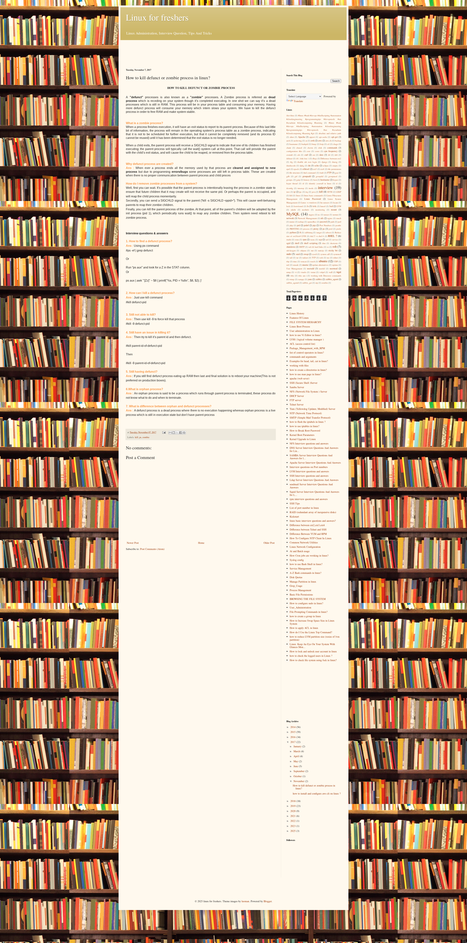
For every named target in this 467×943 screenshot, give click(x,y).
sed (327, 239)
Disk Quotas (296, 577)
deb (336, 154)
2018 (293, 801)
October (298, 776)
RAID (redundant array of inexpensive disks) (313, 512)
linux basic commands (313, 195)
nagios (311, 214)
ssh (335, 246)
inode (311, 188)
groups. (289, 179)
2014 (293, 727)
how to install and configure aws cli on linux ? (317, 793)
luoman (245, 901)
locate (335, 202)
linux (298, 195)
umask (295, 264)
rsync (312, 239)
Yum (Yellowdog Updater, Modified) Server (312, 409)
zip (316, 282)
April (297, 756)
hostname (325, 179)
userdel (322, 268)
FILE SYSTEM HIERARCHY (305, 322)
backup (338, 140)
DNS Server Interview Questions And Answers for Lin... (314, 449)
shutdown (290, 246)
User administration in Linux (305, 331)
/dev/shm (290, 115)
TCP (314, 257)
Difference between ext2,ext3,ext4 (307, 525)
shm (324, 243)
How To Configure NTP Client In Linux (310, 538)
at (306, 140)
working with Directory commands (326, 275)
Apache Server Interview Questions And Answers (315, 462)
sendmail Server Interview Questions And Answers (311, 486)
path (332, 221)
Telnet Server (297, 404)
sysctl (314, 254)
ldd (291, 195)
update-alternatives (320, 264)
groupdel (319, 176)
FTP (329, 172)
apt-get (334, 136)
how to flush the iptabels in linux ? (307, 421)
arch (288, 140)
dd (329, 154)
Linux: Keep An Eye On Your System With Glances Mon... (312, 645)
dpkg (302, 165)
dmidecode (291, 165)
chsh (320, 147)
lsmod (322, 206)
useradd (310, 268)
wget (338, 272)
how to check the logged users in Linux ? (311, 655)
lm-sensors (324, 202)
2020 (293, 811)
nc (319, 214)
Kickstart (294, 516)
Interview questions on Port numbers (309, 467)
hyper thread (292, 183)
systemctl (337, 254)
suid (298, 254)
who (292, 275)
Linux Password (312, 198)
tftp (287, 261)
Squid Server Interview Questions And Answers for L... (314, 493)
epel (288, 169)
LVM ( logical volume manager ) (307, 339)
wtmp (292, 279)
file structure (295, 172)
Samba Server (297, 387)
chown (310, 147)
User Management (294, 268)
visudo (303, 272)
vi (296, 272)
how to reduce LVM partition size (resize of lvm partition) (314, 638)
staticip (321, 250)
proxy (316, 228)
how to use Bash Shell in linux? (306, 564)
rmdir (288, 239)
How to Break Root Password (305, 430)
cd (328, 144)
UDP (336, 261)
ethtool (306, 169)
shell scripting (311, 243)
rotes (297, 239)
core (308, 151)
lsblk (314, 206)
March (297, 751)
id (303, 183)
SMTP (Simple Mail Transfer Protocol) (310, 417)
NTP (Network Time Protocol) (306, 413)
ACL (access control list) (302, 343)
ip (294, 191)
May (296, 761)
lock (288, 206)
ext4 (322, 169)
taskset (305, 257)
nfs (322, 218)
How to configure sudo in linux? (306, 603)
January (298, 746)
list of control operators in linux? (307, 352)
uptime (335, 264)
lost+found (298, 206)
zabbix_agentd (292, 282)
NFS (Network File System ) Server (308, 391)
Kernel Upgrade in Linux (303, 439)
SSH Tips (295, 503)
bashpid (305, 144)
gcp (336, 172)
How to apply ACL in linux (304, 628)
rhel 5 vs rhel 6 (317, 236)
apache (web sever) (299, 378)
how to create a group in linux (305, 616)
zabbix (319, 279)
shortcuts (334, 243)
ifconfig (289, 188)
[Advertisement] (192, 54)
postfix (338, 225)
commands (332, 147)
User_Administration (300, 607)
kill (136, 437)
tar (297, 257)
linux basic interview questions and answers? (313, 520)
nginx (329, 218)
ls (308, 206)
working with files (299, 365)
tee (328, 257)
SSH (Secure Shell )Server (303, 382)
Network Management (307, 218)
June (296, 766)
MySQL (293, 213)
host (315, 179)
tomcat (303, 261)
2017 (293, 742)
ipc (300, 191)
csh (298, 154)
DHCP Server (297, 396)
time (295, 261)
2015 (293, 732)
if (336, 183)
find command (310, 172)
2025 (293, 831)
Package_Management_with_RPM (307, 348)
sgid (288, 243)
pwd (330, 228)
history (307, 179)
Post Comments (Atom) (152, 549)
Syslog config (297, 560)
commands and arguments (303, 356)
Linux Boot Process (300, 326)
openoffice (311, 221)
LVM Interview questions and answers (309, 471)
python (293, 232)
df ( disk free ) (302, 158)
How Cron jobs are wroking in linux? (309, 555)
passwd (323, 221)
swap (306, 254)
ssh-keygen (291, 250)
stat (312, 250)
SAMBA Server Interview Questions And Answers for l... (311, 457)
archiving (298, 140)
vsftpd (322, 272)
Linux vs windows (309, 202)
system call (325, 254)
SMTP (301, 246)
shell (297, 243)
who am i (302, 275)
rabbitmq (308, 232)
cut (313, 154)
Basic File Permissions (301, 594)
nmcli (338, 218)
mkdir (293, 209)
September (299, 771)
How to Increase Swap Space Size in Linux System (312, 622)
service (335, 239)
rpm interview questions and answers (309, 499)
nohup (301, 221)
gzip (298, 179)
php (291, 225)
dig (291, 162)
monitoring (320, 209)
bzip (322, 144)
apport (312, 137)
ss (328, 246)
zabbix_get (307, 282)
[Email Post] (163, 432)
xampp (301, 279)
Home (201, 542)
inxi (288, 191)
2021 (293, 816)
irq (307, 191)
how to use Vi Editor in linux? (305, 335)
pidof (306, 225)
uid (287, 264)
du (309, 165)
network (290, 218)
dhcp (314, 158)
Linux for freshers (157, 17)
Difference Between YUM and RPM (308, 534)
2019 (293, 806)
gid (296, 176)
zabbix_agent (332, 279)
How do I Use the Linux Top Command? (311, 632)
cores (317, 151)
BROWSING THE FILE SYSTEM (308, 599)
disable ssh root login (307, 162)
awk (312, 140)
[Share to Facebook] (180, 432)
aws (320, 140)
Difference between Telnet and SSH (308, 529)
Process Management (300, 590)
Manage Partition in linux (303, 581)
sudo (288, 254)
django (324, 162)
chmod (299, 147)
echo (316, 165)
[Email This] (170, 432)
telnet (335, 257)
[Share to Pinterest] (184, 432)
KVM (329, 191)
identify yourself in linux (320, 183)
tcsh (321, 257)
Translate (298, 101)
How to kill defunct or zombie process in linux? (314, 787)
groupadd (306, 176)
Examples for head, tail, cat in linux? (309, 361)
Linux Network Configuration (305, 546)
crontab (289, 154)
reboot (328, 232)
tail (291, 257)
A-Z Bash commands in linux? (305, 573)
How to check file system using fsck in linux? (313, 660)
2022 (293, 821)
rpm (304, 239)
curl (306, 154)
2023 (293, 826)
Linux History (297, 313)
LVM (339, 206)
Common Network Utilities (304, 542)
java (313, 191)
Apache (301, 136)
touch (312, 261)
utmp (288, 272)
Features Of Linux (299, 317)
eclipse (326, 165)
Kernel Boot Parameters (302, 435)
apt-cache (323, 137)
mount (334, 209)
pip (314, 225)
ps (140, 437)
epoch (296, 169)
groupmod (332, 176)
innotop (301, 188)
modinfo (305, 209)
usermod (333, 268)
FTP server (295, 400)
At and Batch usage (300, 551)
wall (330, 272)
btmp (314, 144)
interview (325, 187)
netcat (326, 214)
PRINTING (294, 228)
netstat (335, 214)
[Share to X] (177, 432)
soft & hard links (315, 246)
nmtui (292, 221)
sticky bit (332, 250)
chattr (288, 147)
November (299, 781)
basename (294, 144)
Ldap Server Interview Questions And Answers (314, 480)
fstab (322, 172)
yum (310, 279)
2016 (293, 737)
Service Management (300, 568)
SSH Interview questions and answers (309, 475)
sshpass (303, 250)
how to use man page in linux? (305, 374)
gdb (288, 176)
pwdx (338, 228)
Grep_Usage (296, 585)
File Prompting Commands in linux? (308, 612)
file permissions (334, 169)
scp (320, 239)
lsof (331, 206)
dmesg (334, 162)
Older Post (269, 542)
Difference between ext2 (331, 158)
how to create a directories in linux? (308, 370)
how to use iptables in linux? (304, 426)
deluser (289, 158)
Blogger (268, 901)
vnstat (312, 272)
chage (335, 144)
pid (298, 225)
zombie (145, 437)
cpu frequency (330, 151)
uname (305, 264)
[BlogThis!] (173, 432)
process (306, 228)
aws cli (328, 140)
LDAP (338, 191)
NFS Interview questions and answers (309, 443)
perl (339, 221)
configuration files (294, 151)
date (321, 154)
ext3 (315, 169)
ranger (319, 232)
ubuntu (323, 261)
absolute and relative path (330, 133)
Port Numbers (325, 225)
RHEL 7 (332, 236)
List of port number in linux (304, 507)
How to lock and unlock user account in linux (313, 651)
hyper (335, 179)
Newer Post (133, 542)
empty (335, 165)
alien (292, 137)
